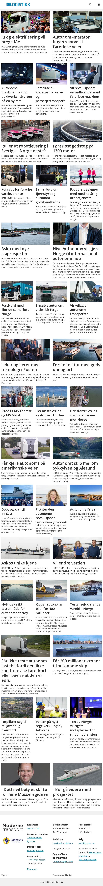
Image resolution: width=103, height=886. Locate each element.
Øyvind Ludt (33, 828)
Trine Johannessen (36, 859)
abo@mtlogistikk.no (63, 861)
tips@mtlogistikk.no (63, 843)
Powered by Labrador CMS (51, 882)
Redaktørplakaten (87, 859)
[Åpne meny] (98, 4)
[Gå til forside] (42, 4)
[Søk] (89, 4)
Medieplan (32, 869)
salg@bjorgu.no (86, 843)
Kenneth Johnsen (35, 850)
